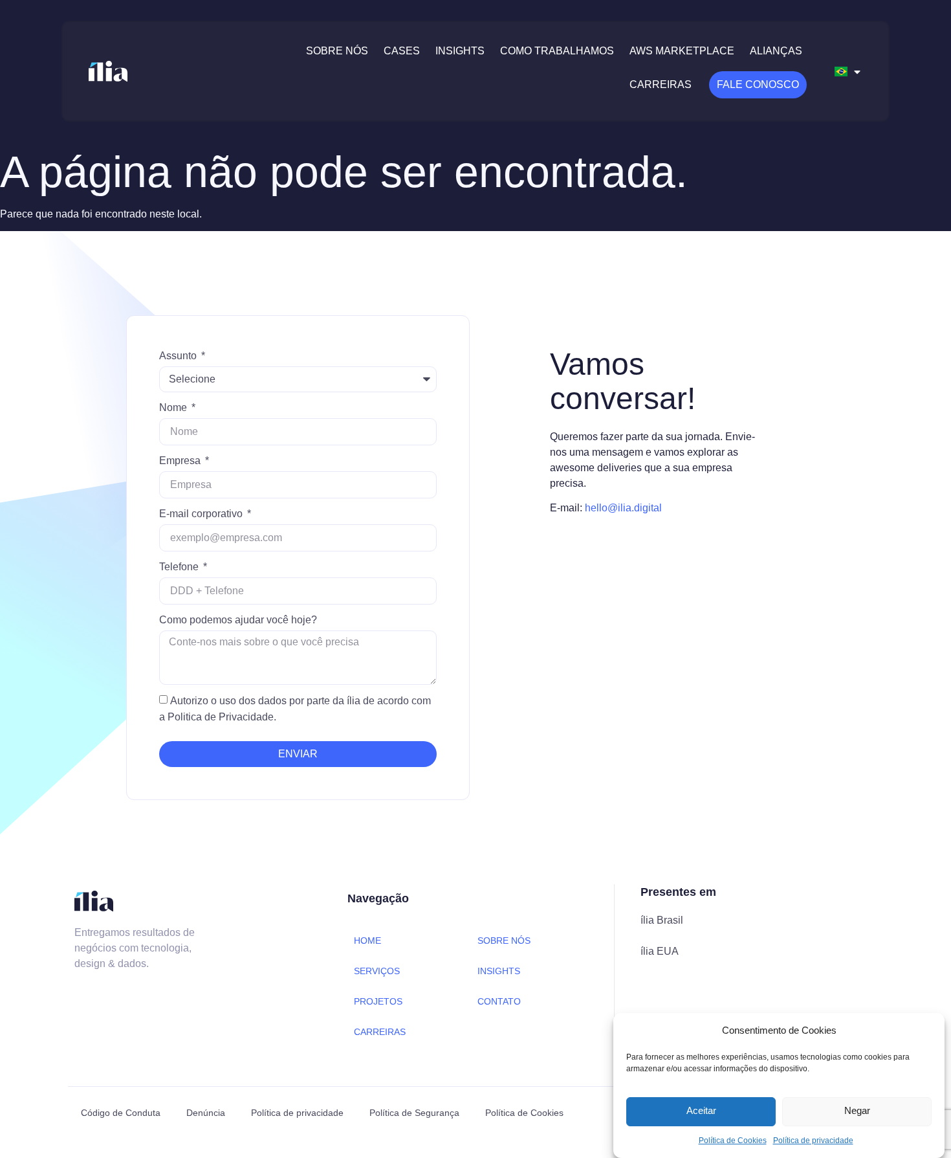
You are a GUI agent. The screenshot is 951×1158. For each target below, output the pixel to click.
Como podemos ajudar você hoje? (238, 619)
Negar (857, 1111)
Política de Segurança (414, 1113)
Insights (460, 50)
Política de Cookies (733, 1140)
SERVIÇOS (377, 971)
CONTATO (499, 1001)
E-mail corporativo (202, 513)
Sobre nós (337, 50)
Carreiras (660, 84)
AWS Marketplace (681, 50)
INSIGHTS (498, 971)
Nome (174, 407)
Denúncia (205, 1113)
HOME (367, 940)
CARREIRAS (380, 1032)
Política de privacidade (813, 1140)
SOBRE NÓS (503, 940)
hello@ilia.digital (623, 507)
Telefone (180, 566)
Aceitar (701, 1111)
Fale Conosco (758, 84)
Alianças (776, 50)
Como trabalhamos (557, 50)
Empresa (181, 460)
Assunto (179, 355)
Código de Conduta (120, 1113)
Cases (402, 50)
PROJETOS (378, 1001)
